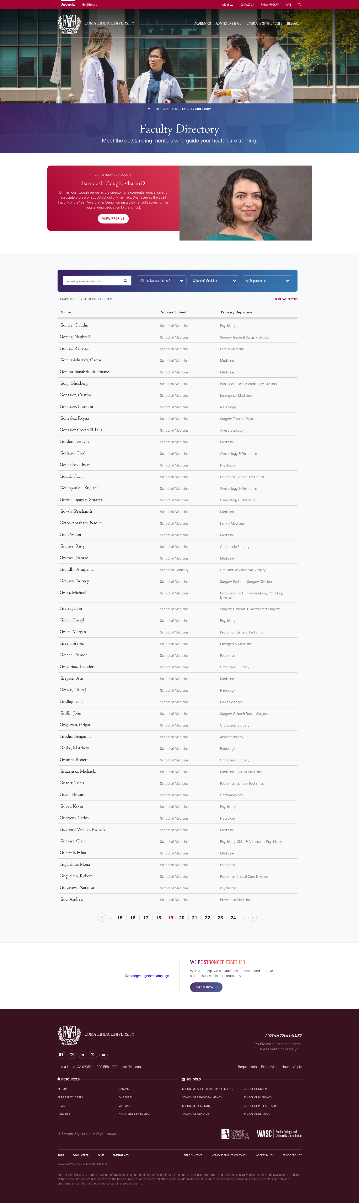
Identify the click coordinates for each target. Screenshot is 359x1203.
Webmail (124, 1105)
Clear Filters (288, 299)
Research (294, 23)
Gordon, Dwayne (75, 441)
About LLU (227, 4)
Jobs (61, 1155)
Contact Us (247, 4)
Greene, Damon (74, 655)
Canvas (124, 1088)
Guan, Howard (73, 794)
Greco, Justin (71, 608)
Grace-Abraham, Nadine (81, 522)
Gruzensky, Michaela (78, 771)
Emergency (121, 1155)
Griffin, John (70, 713)
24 (233, 917)
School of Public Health (260, 1105)
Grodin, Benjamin (75, 736)
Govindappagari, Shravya (81, 499)
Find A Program (269, 4)
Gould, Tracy (71, 476)
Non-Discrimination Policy (229, 1155)
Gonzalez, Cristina (76, 395)
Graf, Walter (70, 534)
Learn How (204, 987)
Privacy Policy (292, 1155)
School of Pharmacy (257, 1097)
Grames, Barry (72, 546)
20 (181, 917)
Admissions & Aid (229, 23)
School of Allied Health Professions (207, 1088)
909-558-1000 (107, 1067)
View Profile (113, 218)
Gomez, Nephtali (75, 336)
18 (158, 917)
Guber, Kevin (71, 806)
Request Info (247, 1067)
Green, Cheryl (72, 620)
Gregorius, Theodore (77, 666)
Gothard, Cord (72, 453)
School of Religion (256, 1114)
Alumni (62, 1088)
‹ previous (102, 918)
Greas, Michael (73, 592)
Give (288, 4)
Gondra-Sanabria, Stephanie (84, 371)
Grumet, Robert (74, 759)
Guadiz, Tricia (72, 783)
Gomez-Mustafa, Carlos (80, 360)
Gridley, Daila (72, 701)
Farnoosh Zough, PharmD (113, 183)
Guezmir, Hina (73, 852)
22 (207, 917)
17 (145, 917)
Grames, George (74, 557)
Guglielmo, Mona (75, 864)
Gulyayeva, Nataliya (77, 887)
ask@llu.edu (131, 1067)
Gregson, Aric (72, 678)
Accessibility (264, 1155)
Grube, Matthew (74, 748)
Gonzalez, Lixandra (76, 406)
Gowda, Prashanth (76, 511)
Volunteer (81, 1155)
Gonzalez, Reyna (74, 418)
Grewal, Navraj (73, 689)
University (68, 4)
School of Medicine (195, 1114)
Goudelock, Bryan (75, 464)
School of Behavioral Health (202, 1097)
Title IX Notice (193, 1155)
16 (132, 917)
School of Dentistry (196, 1105)
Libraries (64, 1114)
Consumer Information (135, 1114)
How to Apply (292, 1067)
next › (253, 918)
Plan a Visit (269, 1067)
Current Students (70, 1097)
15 (120, 917)
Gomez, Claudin (74, 325)
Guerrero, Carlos (74, 817)
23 (220, 917)
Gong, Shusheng (74, 383)
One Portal (126, 1097)
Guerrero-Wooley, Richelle (83, 829)
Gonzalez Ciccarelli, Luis (81, 429)
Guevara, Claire (73, 841)
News (61, 1105)
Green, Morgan (73, 631)
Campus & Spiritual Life (264, 23)
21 (194, 917)
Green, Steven (72, 643)
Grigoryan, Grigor (75, 724)
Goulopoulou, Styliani (79, 488)
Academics (202, 23)
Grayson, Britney (74, 581)
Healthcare (89, 4)
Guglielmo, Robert (76, 876)
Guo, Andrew (72, 899)
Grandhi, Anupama (77, 569)
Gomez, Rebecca (74, 348)
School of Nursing (256, 1088)
